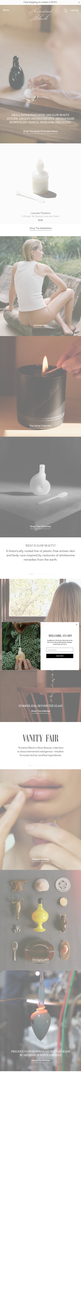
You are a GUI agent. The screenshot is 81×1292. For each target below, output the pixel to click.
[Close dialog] (76, 624)
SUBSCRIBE (59, 656)
